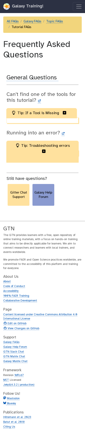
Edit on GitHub (16, 323)
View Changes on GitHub (23, 328)
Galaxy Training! (27, 6)
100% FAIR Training (16, 295)
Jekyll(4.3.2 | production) (18, 384)
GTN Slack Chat (13, 351)
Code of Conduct (14, 286)
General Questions (32, 78)
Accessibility (11, 291)
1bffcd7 (19, 375)
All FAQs (13, 21)
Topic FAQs (54, 21)
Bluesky (11, 403)
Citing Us (9, 426)
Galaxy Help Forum (15, 347)
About (7, 281)
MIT (6, 380)
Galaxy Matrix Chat (15, 361)
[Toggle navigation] (79, 6)
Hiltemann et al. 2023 (17, 417)
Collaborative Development (20, 300)
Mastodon (13, 398)
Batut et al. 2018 (14, 422)
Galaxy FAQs (32, 21)
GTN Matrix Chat (14, 356)
